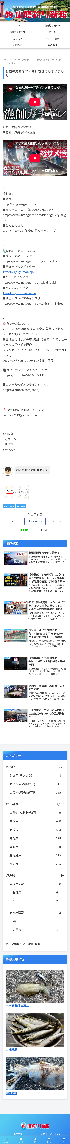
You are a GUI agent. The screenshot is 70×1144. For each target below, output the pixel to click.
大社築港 (11, 1049)
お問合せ (18, 1133)
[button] (45, 530)
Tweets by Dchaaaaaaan (19, 293)
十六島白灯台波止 (17, 1005)
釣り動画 (10, 506)
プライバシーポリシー (52, 1133)
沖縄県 (22, 506)
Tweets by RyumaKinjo (18, 272)
